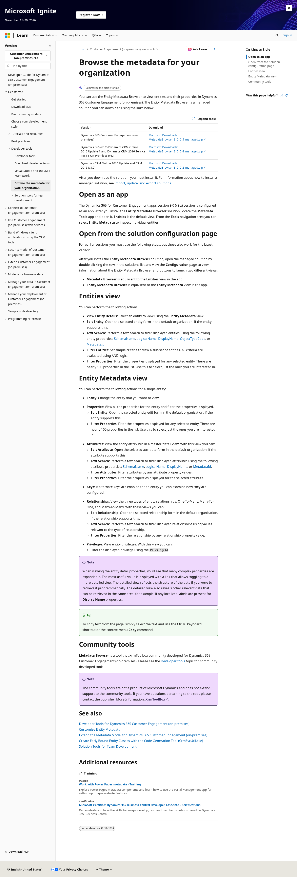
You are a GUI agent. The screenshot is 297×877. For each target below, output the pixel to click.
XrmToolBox (155, 699)
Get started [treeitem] (18, 99)
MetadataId (95, 344)
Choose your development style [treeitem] (29, 123)
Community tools (259, 81)
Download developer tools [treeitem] (32, 163)
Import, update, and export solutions (143, 183)
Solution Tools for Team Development (108, 746)
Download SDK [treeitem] (21, 107)
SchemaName (124, 338)
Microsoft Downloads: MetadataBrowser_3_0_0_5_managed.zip (176, 137)
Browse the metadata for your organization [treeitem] (32, 185)
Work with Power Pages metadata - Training (110, 784)
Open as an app (259, 57)
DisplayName (168, 338)
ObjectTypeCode (192, 338)
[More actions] (214, 49)
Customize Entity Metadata (99, 729)
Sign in (287, 35)
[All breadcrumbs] (82, 49)
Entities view (256, 71)
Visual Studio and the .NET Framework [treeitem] (33, 173)
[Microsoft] (7, 35)
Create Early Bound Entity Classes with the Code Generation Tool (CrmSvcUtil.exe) (141, 741)
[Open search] (277, 35)
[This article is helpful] (281, 95)
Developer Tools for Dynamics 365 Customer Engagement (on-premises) (134, 724)
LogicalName (147, 338)
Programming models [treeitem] (26, 114)
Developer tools (173, 661)
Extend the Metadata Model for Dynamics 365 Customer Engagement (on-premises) (143, 735)
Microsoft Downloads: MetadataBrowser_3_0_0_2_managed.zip (176, 165)
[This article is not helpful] (286, 95)
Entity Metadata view (262, 76)
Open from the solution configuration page (264, 64)
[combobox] (28, 56)
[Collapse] (50, 45)
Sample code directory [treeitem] (23, 311)
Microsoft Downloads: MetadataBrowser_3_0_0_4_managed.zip (176, 149)
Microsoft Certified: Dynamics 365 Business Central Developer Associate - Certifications (139, 805)
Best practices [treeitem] (20, 141)
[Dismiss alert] (289, 8)
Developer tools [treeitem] (25, 156)
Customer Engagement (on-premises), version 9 (122, 49)
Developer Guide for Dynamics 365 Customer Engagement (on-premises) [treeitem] (28, 80)
